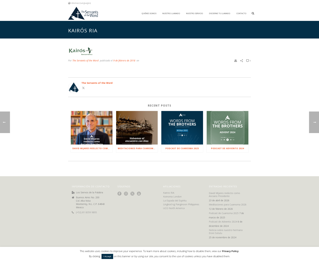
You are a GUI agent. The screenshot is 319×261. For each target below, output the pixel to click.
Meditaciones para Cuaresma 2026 (138, 148)
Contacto (241, 13)
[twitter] (132, 194)
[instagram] (126, 194)
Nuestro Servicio (194, 13)
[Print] (235, 60)
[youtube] (139, 194)
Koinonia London (172, 196)
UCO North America (174, 208)
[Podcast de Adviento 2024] (227, 127)
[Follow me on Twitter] (83, 88)
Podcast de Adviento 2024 (227, 148)
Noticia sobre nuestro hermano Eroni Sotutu (226, 232)
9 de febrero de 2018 (124, 60)
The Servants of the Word (85, 60)
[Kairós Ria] (159, 51)
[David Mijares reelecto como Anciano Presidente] (91, 127)
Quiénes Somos (149, 13)
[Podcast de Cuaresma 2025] (182, 127)
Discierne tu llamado (219, 13)
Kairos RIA (168, 192)
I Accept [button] (107, 256)
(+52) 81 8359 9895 (86, 212)
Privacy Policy (230, 251)
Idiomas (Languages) (81, 3)
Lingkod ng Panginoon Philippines (181, 204)
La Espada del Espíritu (175, 200)
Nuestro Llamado (171, 13)
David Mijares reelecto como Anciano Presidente (92, 148)
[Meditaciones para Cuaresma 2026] (137, 127)
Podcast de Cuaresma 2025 (182, 148)
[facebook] (119, 194)
